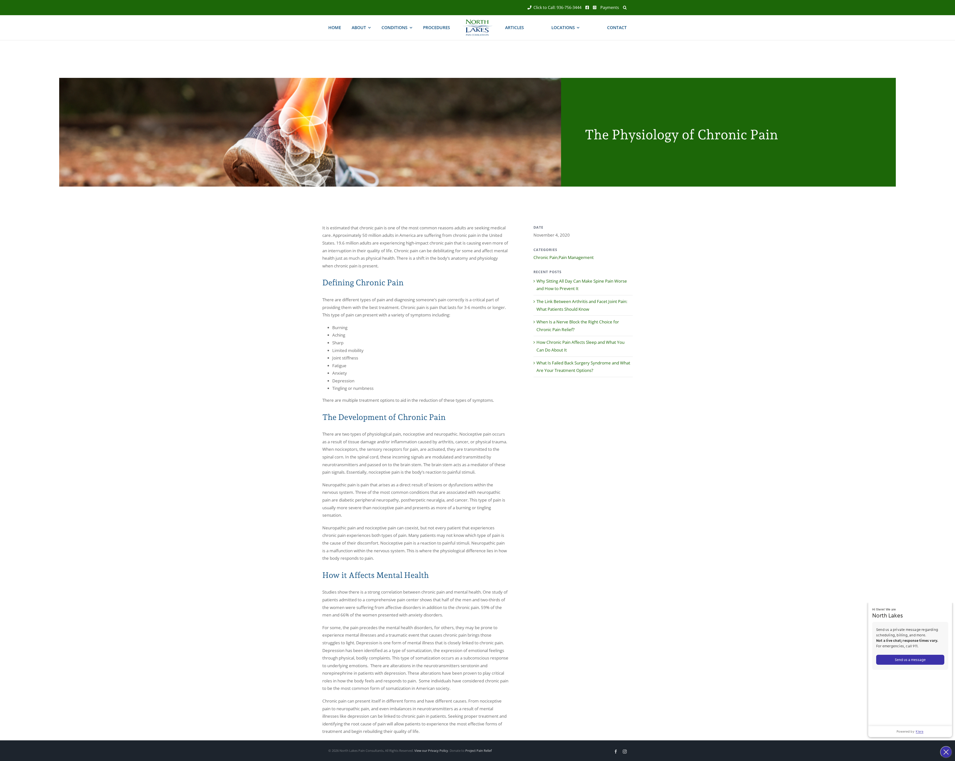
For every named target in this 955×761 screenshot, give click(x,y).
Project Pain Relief (478, 750)
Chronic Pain (545, 257)
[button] (623, 7)
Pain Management (576, 257)
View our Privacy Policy (431, 750)
